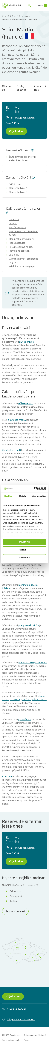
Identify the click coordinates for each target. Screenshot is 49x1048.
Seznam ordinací (15, 911)
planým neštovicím (28, 625)
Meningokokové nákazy (21, 238)
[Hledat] (29, 5)
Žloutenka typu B (18, 191)
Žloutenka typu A (18, 187)
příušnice (26, 699)
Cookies (27, 1040)
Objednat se (7, 88)
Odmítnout (24, 557)
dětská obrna (39, 699)
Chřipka (13, 223)
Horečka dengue (17, 227)
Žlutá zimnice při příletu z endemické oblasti (22, 158)
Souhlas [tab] (8, 496)
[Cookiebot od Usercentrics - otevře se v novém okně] (34, 488)
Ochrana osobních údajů (35, 1035)
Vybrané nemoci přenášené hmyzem (23, 260)
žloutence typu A (17, 419)
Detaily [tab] (22, 496)
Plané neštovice (17, 242)
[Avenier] (11, 5)
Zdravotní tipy (40, 88)
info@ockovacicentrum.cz (21, 1019)
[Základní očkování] (33, 177)
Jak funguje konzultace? (22, 117)
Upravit (22, 550)
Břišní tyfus (15, 184)
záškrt (5, 699)
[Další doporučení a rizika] (7, 212)
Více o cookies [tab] (39, 496)
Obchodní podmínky (11, 1040)
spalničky (15, 699)
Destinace (23, 16)
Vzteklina (7, 776)
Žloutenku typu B (11, 450)
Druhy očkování (22, 88)
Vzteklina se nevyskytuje (22, 266)
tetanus (41, 696)
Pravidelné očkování (19, 250)
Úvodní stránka (9, 16)
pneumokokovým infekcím (32, 662)
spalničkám (24, 719)
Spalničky (14, 254)
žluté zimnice (26, 341)
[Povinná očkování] (32, 149)
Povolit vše (24, 542)
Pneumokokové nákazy (21, 246)
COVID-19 (14, 219)
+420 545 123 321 (16, 1009)
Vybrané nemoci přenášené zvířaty (23, 233)
